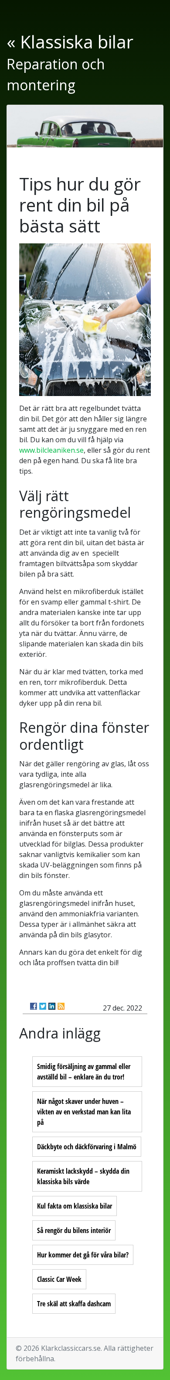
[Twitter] (42, 1006)
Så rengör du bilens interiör (74, 1230)
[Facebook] (33, 1006)
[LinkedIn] (51, 1006)
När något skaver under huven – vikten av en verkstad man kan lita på (84, 1111)
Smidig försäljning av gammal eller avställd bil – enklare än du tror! (83, 1072)
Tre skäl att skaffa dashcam (74, 1303)
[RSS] (61, 1006)
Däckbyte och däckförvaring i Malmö (86, 1146)
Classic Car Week (59, 1279)
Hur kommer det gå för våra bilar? (83, 1255)
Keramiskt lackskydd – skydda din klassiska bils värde (83, 1176)
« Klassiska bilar (70, 42)
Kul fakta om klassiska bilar (74, 1206)
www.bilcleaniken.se (51, 450)
